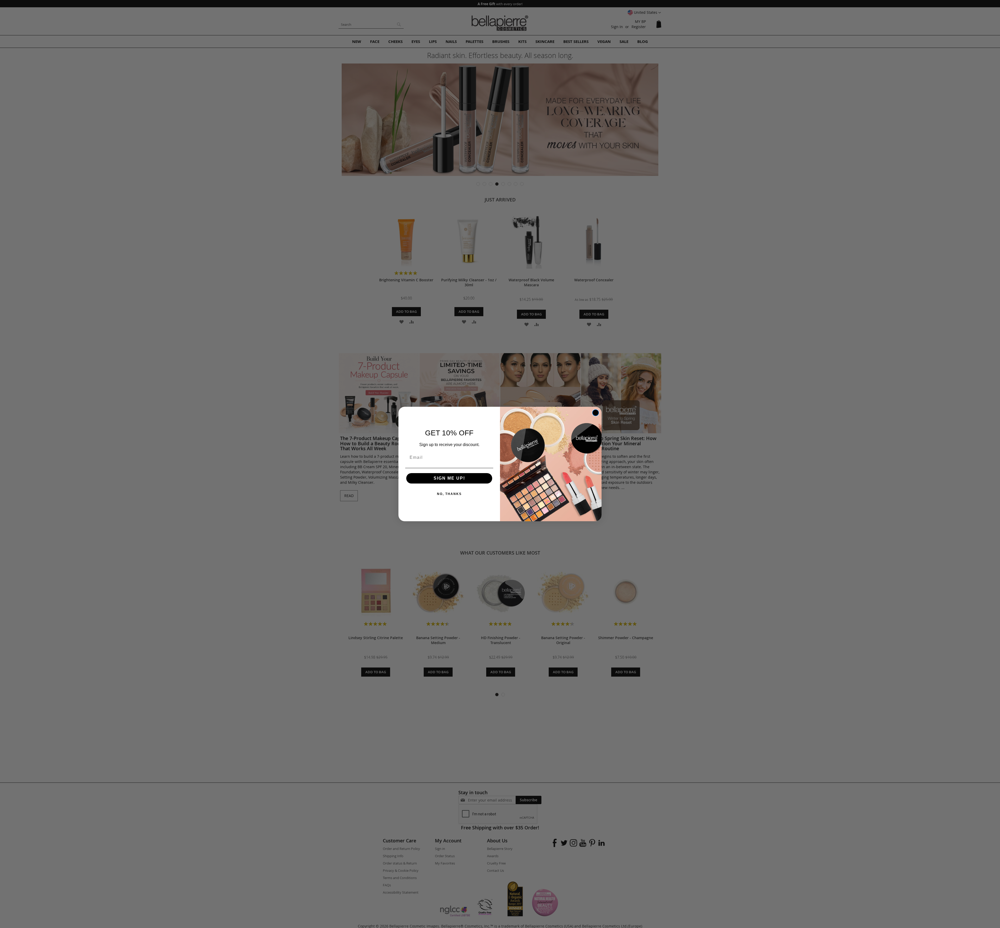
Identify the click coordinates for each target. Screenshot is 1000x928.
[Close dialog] (595, 412)
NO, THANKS (449, 494)
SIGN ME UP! (449, 478)
